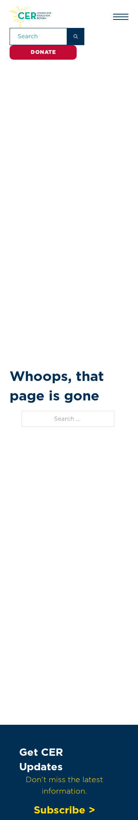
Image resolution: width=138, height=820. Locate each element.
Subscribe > (64, 810)
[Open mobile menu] (120, 17)
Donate (43, 52)
